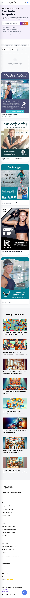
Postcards (9, 45)
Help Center (5, 573)
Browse (6, 50)
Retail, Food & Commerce (9, 553)
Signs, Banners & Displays (9, 529)
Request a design (7, 515)
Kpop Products (6, 536)
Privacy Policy (5, 591)
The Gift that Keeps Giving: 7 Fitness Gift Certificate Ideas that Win (14, 354)
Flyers (17, 45)
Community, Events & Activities (11, 556)
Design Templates (7, 506)
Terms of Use (5, 589)
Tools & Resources (7, 512)
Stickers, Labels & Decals (9, 532)
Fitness (17, 8)
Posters (12, 8)
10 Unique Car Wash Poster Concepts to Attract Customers (14, 412)
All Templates (5, 8)
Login (3, 576)
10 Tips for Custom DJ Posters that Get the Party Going (14, 432)
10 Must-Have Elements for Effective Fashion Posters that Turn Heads (15, 472)
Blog (3, 570)
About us (4, 567)
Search (24, 23)
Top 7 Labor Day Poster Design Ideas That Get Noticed (13, 451)
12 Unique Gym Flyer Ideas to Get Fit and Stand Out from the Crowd (15, 333)
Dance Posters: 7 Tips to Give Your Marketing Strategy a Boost (14, 373)
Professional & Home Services (10, 546)
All (3, 45)
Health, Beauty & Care (8, 550)
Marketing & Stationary (8, 526)
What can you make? (8, 509)
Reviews (4, 579)
